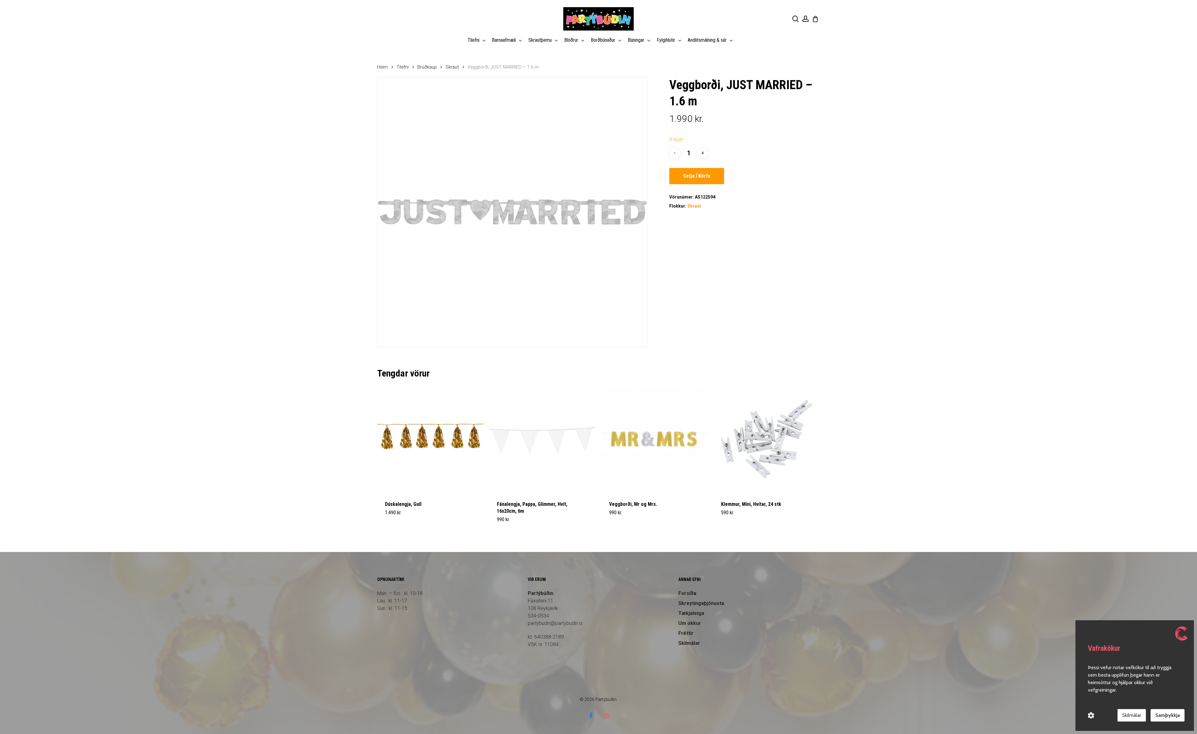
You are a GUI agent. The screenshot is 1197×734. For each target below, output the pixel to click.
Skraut (452, 67)
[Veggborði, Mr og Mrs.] (654, 439)
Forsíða (687, 593)
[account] (805, 19)
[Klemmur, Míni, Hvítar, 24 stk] (766, 439)
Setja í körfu (696, 176)
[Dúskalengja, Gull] (430, 439)
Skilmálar (689, 643)
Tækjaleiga (691, 613)
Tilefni (403, 67)
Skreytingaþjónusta (701, 603)
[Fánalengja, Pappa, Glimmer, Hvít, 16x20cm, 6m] (542, 439)
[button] (399, 523)
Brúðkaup (427, 67)
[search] (795, 19)
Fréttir (686, 633)
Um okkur (689, 623)
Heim (382, 67)
